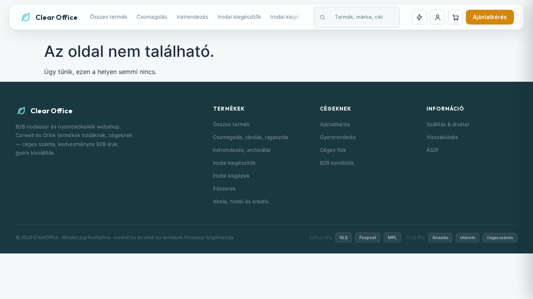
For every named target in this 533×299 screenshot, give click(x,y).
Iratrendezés (192, 17)
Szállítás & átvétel (447, 124)
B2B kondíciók (337, 163)
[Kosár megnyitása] (455, 17)
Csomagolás (152, 17)
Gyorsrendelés (338, 137)
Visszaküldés (442, 137)
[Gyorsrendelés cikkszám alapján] (419, 17)
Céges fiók (333, 150)
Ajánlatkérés (490, 17)
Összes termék (108, 17)
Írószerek (224, 188)
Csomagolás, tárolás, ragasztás (250, 137)
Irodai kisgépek (289, 17)
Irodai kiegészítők (239, 17)
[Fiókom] (437, 17)
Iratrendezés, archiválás (242, 150)
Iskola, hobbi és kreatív (241, 201)
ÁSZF (432, 150)
